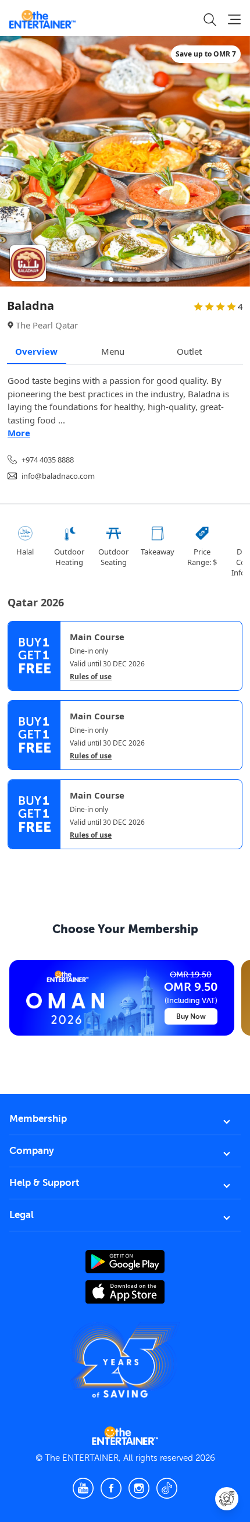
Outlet (189, 351)
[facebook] (111, 1488)
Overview (36, 351)
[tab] (16, 860)
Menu (112, 351)
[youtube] (83, 1488)
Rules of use (91, 677)
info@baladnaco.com (58, 476)
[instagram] (138, 1488)
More (19, 433)
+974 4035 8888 (48, 459)
